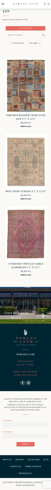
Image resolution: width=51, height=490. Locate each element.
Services (19, 460)
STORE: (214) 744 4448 (25, 375)
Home (4, 20)
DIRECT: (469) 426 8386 (25, 372)
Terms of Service (33, 466)
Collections (34, 460)
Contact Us (15, 466)
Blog (46, 460)
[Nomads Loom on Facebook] (22, 382)
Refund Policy (25, 473)
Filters (24, 28)
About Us (7, 460)
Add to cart (25, 126)
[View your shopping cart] (45, 5)
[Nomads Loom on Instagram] (28, 382)
